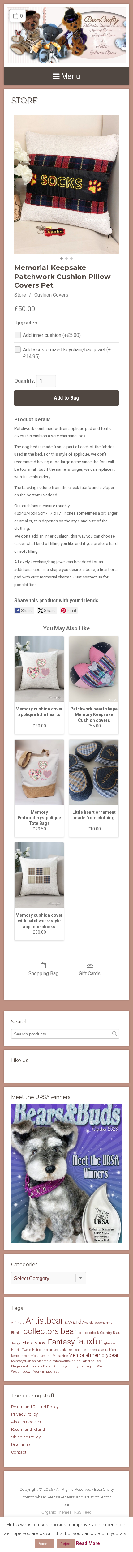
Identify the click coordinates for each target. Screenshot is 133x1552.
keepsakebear (78, 1350)
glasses (110, 1343)
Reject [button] (66, 1544)
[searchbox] (65, 1034)
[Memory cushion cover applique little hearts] (39, 669)
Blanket (17, 1333)
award (73, 1321)
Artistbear (44, 1320)
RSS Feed (83, 1512)
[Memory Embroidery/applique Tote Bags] (39, 772)
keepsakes (19, 1356)
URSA (98, 1366)
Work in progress (46, 1372)
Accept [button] (44, 1544)
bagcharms (103, 1323)
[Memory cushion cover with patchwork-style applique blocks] (39, 875)
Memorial (79, 1355)
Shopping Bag (43, 973)
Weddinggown (21, 1372)
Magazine (60, 1356)
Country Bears (110, 1333)
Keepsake (60, 1350)
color (81, 1333)
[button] (17, 15)
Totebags (86, 1366)
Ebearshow (34, 1343)
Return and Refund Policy (34, 1406)
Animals (17, 1323)
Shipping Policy (26, 1436)
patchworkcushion (66, 1361)
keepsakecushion (103, 1350)
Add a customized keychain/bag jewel (67, 353)
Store (20, 295)
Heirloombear (42, 1350)
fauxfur (89, 1341)
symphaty (70, 1366)
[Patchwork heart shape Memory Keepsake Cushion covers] (93, 669)
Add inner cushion (52, 335)
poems (37, 1366)
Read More (88, 1543)
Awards (88, 1323)
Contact (18, 1452)
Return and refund (28, 1429)
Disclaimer (21, 1444)
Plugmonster (21, 1366)
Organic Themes (56, 1512)
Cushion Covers (51, 295)
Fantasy (61, 1341)
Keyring (46, 1356)
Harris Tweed (21, 1350)
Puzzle (48, 1366)
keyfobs (33, 1356)
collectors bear (50, 1331)
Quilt (58, 1366)
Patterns (87, 1361)
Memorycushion (23, 1361)
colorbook (92, 1333)
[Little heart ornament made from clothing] (93, 772)
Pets (98, 1361)
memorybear (104, 1355)
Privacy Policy (24, 1414)
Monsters (44, 1361)
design (16, 1343)
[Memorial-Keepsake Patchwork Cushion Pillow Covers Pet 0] (66, 184)
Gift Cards (90, 973)
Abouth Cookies (26, 1421)
